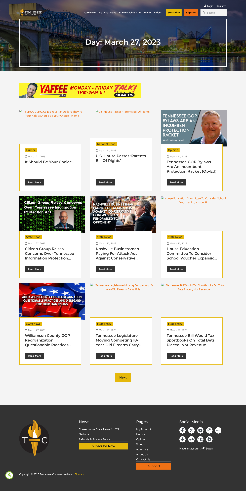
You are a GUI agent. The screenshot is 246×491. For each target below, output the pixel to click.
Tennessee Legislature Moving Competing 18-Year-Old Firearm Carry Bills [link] (117, 342)
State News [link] (90, 12)
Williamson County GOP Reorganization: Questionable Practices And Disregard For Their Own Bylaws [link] (47, 345)
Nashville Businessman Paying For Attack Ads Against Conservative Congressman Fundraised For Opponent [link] (120, 258)
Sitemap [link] (79, 474)
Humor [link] (30, 150)
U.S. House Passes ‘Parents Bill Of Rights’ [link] (121, 158)
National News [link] (107, 12)
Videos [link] (158, 12)
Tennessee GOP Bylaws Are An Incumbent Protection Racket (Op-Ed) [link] (192, 167)
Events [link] (147, 12)
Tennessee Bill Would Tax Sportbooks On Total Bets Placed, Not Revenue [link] (191, 340)
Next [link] (123, 377)
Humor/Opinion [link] (128, 12)
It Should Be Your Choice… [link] (49, 162)
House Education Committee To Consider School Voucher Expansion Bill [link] (192, 256)
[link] (9, 475)
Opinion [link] (173, 150)
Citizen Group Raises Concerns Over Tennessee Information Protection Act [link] (49, 256)
